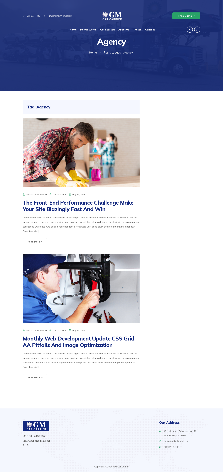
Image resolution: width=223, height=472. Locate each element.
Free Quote (185, 15)
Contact (150, 29)
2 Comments (59, 194)
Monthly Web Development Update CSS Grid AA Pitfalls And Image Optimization (78, 341)
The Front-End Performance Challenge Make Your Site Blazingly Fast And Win (78, 205)
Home (73, 29)
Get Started (107, 29)
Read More (34, 241)
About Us (123, 29)
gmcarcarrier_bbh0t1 (36, 194)
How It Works (88, 29)
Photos (137, 29)
